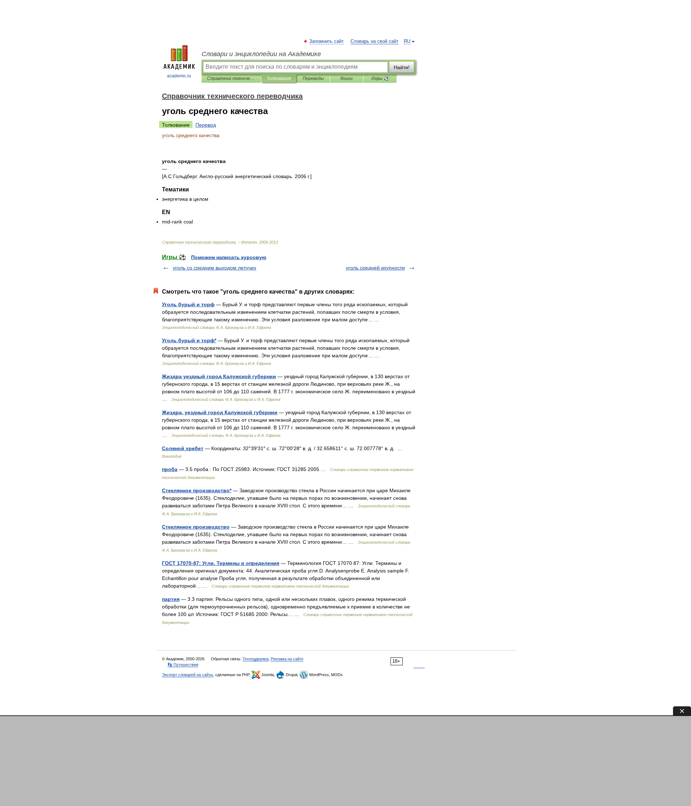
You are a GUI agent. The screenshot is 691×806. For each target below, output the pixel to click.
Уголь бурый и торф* (189, 340)
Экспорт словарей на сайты (187, 675)
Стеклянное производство (196, 527)
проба (169, 469)
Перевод (205, 125)
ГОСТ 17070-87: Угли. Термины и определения (220, 563)
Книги (346, 78)
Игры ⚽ (380, 78)
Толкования (279, 78)
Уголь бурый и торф (188, 304)
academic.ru (179, 75)
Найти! (402, 67)
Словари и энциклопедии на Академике (261, 54)
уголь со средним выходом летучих (214, 268)
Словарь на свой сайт (374, 41)
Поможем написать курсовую (228, 257)
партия (171, 599)
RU (407, 41)
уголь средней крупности (375, 268)
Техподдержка (255, 659)
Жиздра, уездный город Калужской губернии (219, 412)
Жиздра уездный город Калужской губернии (219, 376)
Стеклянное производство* (196, 490)
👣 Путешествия (182, 664)
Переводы (313, 78)
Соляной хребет (182, 448)
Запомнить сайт (327, 41)
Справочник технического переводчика (231, 78)
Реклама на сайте (287, 659)
